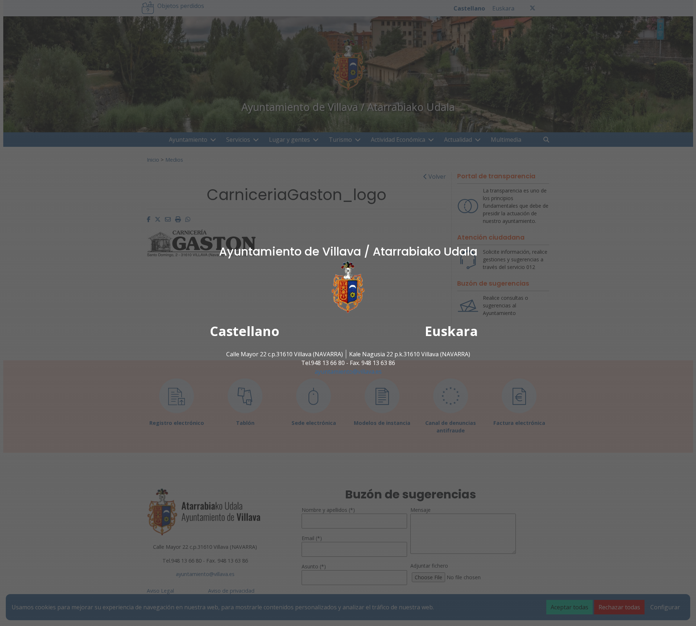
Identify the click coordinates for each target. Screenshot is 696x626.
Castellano (244, 331)
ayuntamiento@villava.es (348, 372)
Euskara (451, 331)
